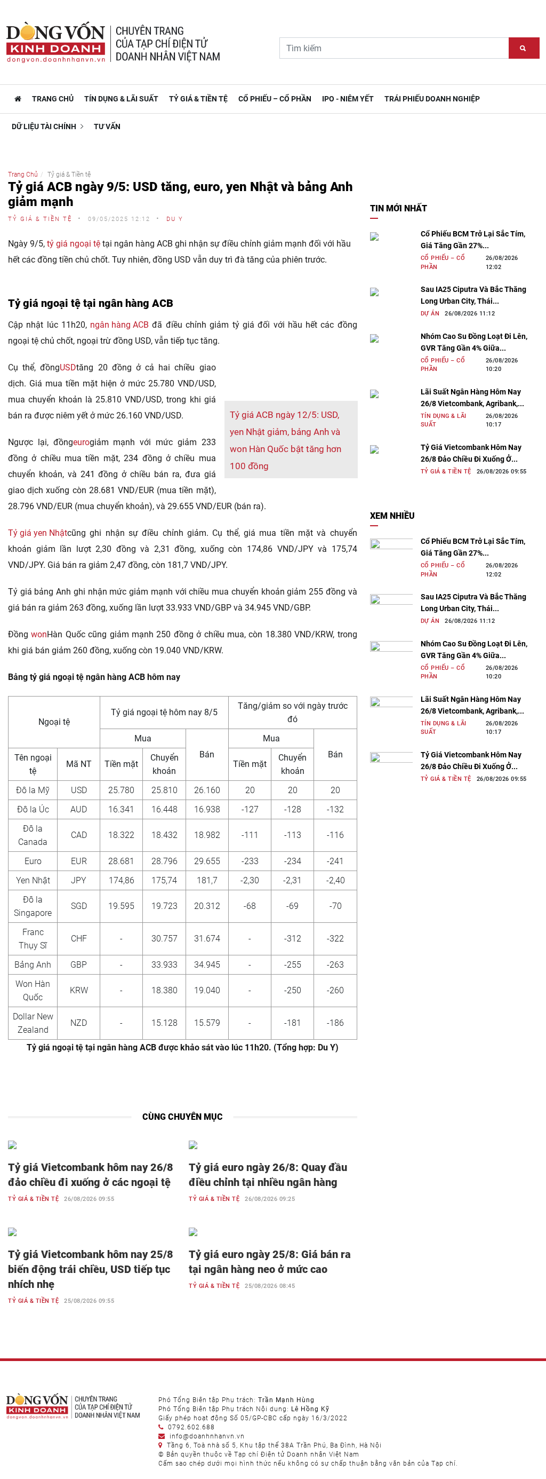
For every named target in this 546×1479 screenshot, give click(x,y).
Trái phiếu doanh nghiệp (432, 98)
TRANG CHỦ (53, 98)
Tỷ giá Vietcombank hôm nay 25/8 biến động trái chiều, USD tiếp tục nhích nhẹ (90, 1269)
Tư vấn (107, 126)
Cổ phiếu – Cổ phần (274, 98)
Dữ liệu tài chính (45, 126)
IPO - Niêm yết (348, 98)
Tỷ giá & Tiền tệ (198, 98)
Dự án (430, 313)
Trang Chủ (23, 174)
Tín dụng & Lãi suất (121, 98)
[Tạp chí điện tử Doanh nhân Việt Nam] (16, 99)
